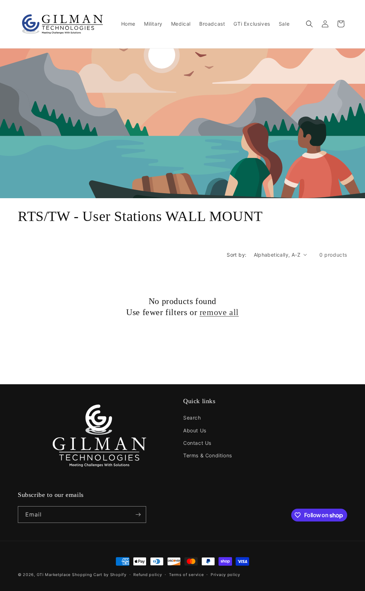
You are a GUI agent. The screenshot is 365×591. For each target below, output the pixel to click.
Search (192, 418)
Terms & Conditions (207, 455)
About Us (194, 430)
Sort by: (236, 255)
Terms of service (186, 574)
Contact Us (197, 443)
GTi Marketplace (54, 574)
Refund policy (147, 574)
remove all (219, 312)
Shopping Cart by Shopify (99, 574)
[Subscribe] (138, 514)
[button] (309, 24)
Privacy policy (225, 574)
